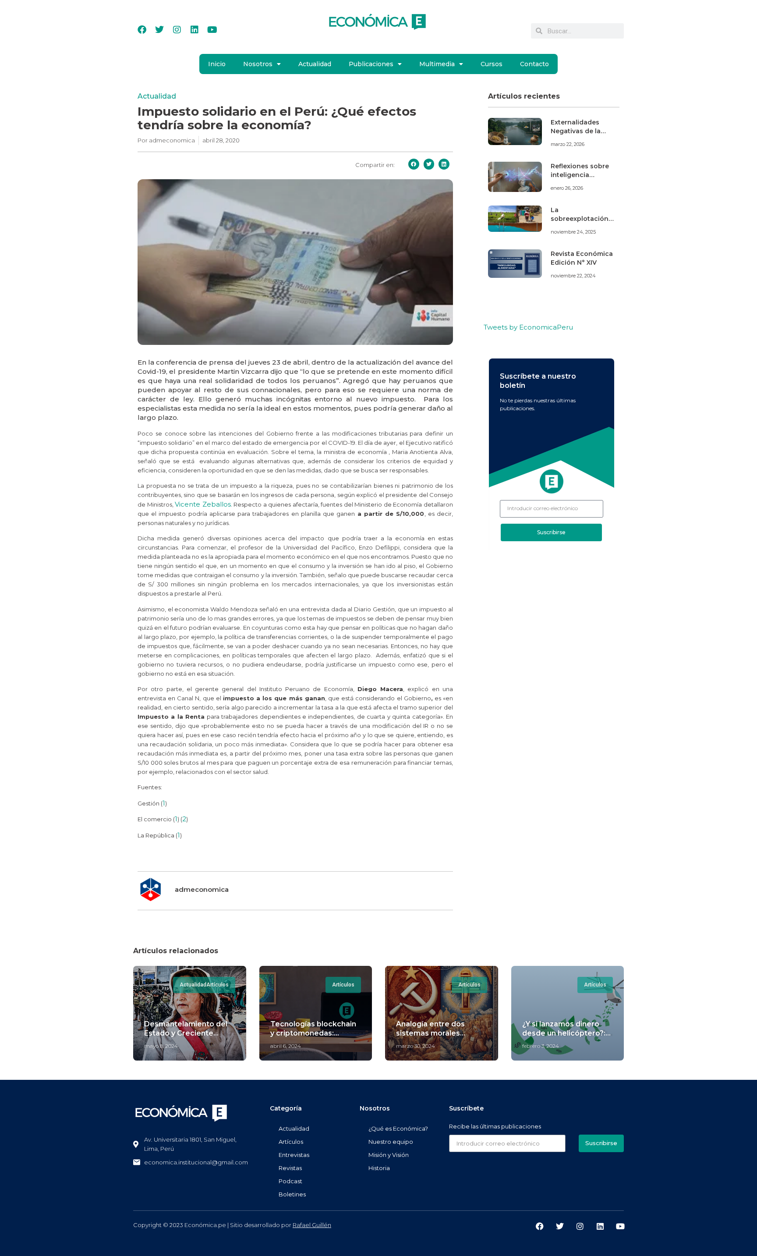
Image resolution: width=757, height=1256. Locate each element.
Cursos (491, 64)
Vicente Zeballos (203, 504)
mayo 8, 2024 (161, 1046)
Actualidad (314, 64)
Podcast (290, 1181)
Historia (379, 1167)
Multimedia (437, 64)
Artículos (291, 1141)
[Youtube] (212, 30)
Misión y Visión (388, 1154)
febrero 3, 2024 (540, 1046)
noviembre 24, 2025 (573, 232)
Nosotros (257, 64)
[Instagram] (177, 30)
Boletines (292, 1194)
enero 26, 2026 (567, 188)
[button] (413, 164)
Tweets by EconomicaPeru (528, 327)
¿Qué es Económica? (398, 1128)
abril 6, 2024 (285, 1046)
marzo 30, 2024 (415, 1046)
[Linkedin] (194, 30)
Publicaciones (371, 64)
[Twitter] (159, 30)
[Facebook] (142, 30)
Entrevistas (294, 1154)
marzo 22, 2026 (567, 144)
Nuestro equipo (390, 1141)
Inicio (217, 64)
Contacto (534, 64)
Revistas (290, 1167)
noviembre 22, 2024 (573, 276)
